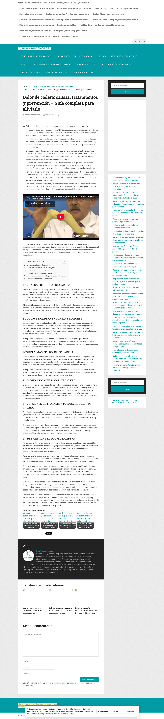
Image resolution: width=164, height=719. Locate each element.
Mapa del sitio (100, 19)
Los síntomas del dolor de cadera (38, 270)
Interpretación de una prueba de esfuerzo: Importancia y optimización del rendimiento (127, 257)
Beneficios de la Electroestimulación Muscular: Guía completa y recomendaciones (127, 296)
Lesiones (82, 64)
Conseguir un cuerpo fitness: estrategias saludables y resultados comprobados (127, 344)
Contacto (122, 402)
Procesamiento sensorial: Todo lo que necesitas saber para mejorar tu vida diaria (128, 213)
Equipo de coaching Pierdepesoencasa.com (67, 14)
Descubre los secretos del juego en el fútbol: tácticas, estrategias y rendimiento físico (127, 272)
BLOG (102, 56)
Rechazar (116, 711)
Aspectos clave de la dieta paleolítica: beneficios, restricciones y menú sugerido (127, 320)
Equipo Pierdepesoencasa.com (108, 14)
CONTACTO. (101, 8)
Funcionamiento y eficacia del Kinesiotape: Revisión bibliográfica (86, 610)
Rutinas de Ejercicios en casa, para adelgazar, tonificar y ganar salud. (53, 31)
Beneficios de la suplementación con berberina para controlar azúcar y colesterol (127, 335)
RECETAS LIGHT (30, 72)
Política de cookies (66, 25)
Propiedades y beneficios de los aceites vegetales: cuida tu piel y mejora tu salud (126, 281)
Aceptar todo (103, 711)
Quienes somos (25, 704)
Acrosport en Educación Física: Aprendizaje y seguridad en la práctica (125, 249)
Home (28, 87)
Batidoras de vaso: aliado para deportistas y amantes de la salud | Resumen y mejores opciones (127, 359)
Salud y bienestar (65, 87)
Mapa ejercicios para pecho (124, 19)
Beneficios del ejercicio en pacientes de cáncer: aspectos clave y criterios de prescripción (127, 240)
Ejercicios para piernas (30, 14)
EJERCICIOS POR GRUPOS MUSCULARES (45, 64)
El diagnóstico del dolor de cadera (39, 273)
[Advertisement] (127, 135)
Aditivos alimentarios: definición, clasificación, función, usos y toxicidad (53, 3)
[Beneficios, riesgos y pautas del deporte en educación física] (34, 597)
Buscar (127, 92)
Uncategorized (83, 72)
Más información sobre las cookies (36, 25)
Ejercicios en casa (124, 56)
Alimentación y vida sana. (75, 56)
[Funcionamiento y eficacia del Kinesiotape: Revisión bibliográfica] (87, 597)
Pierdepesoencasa (32, 115)
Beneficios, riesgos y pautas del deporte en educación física (32, 610)
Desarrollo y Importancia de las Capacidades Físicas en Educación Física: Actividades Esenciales (126, 195)
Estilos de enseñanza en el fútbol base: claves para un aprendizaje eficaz (61, 610)
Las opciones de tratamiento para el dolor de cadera (46, 276)
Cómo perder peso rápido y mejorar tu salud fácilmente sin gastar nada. (55, 8)
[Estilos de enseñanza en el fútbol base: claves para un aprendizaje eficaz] (61, 597)
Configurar (130, 711)
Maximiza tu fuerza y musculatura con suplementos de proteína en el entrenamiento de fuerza (127, 305)
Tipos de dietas (56, 72)
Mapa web (132, 402)
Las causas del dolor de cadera (38, 265)
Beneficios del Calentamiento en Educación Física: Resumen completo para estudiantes (128, 204)
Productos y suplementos (112, 64)
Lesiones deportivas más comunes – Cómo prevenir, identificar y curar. (54, 19)
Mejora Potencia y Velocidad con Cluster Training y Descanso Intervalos (126, 186)
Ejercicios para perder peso (124, 8)
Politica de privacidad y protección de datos (101, 25)
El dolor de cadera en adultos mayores (41, 268)
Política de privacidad (119, 400)
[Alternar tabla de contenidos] (63, 262)
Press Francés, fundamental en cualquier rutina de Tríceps (48, 36)
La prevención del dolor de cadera (39, 279)
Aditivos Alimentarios (36, 56)
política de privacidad (42, 704)
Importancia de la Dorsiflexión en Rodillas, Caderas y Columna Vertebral (126, 367)
